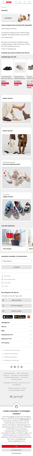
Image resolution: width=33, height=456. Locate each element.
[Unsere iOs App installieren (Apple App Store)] (8, 317)
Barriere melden (16, 311)
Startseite (3, 7)
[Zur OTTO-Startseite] (9, 2)
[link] (28, 317)
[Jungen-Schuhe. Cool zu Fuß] (16, 206)
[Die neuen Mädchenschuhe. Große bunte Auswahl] (16, 174)
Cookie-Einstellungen (9, 373)
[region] (16, 431)
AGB (18, 373)
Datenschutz (24, 373)
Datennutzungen (24, 418)
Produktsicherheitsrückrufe (11, 377)
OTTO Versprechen (16, 379)
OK (16, 446)
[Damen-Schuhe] (16, 109)
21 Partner (11, 416)
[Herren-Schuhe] (16, 142)
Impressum (6, 375)
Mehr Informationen (16, 453)
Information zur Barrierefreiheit (19, 375)
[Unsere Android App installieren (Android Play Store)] (20, 317)
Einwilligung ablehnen (16, 450)
